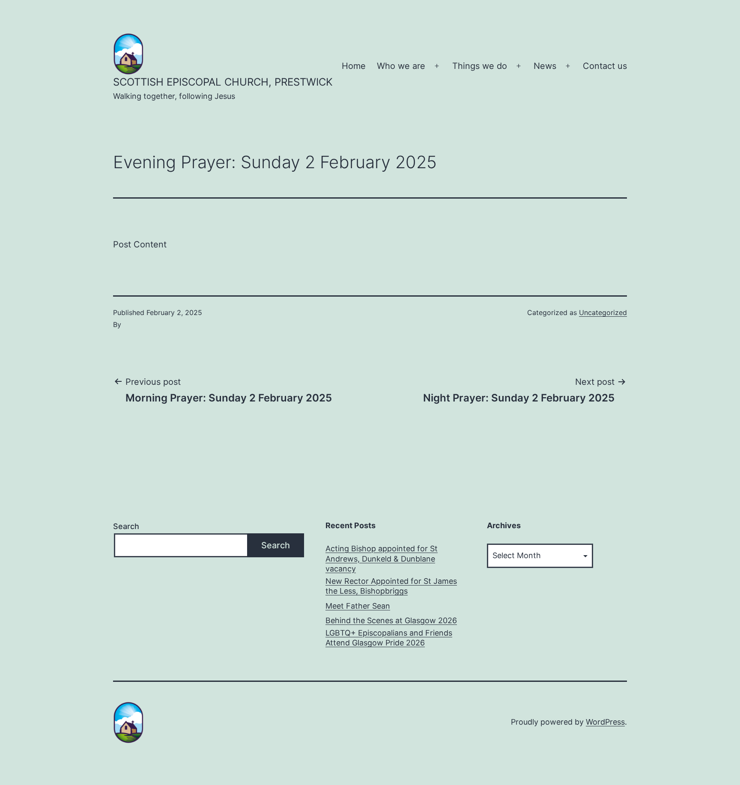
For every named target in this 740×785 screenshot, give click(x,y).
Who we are (401, 66)
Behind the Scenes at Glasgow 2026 (391, 620)
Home (354, 66)
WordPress (605, 721)
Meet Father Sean (357, 605)
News (545, 66)
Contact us (605, 66)
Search (126, 526)
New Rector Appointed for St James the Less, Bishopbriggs (391, 586)
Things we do (479, 66)
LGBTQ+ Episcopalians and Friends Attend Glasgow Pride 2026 (388, 637)
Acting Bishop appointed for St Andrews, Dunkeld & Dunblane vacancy (381, 558)
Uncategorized (603, 312)
